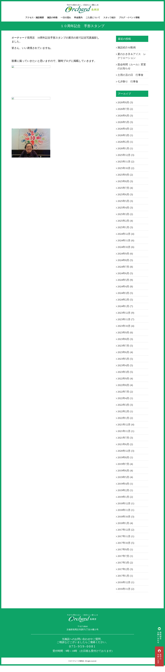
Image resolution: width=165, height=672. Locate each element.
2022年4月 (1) (125, 398)
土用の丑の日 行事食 (130, 74)
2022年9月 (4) (125, 378)
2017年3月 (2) (125, 562)
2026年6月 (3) (125, 115)
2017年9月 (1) (125, 549)
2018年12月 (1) (126, 503)
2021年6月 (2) (125, 444)
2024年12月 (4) (126, 233)
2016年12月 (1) (126, 582)
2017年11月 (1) (126, 536)
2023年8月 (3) (125, 339)
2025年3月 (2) (125, 214)
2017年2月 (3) (125, 569)
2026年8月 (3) (125, 102)
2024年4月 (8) (125, 286)
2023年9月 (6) (125, 332)
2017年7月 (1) (125, 556)
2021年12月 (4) (126, 424)
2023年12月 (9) (126, 312)
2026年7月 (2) (125, 109)
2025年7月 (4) (125, 187)
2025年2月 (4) (125, 220)
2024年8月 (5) (125, 260)
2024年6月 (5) (125, 273)
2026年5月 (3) (125, 122)
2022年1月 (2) (125, 418)
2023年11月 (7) (126, 319)
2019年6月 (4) (125, 470)
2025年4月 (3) (125, 207)
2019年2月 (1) (125, 490)
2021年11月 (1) (126, 431)
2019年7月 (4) (125, 464)
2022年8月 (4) (125, 385)
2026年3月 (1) (125, 135)
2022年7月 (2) (125, 391)
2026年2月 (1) (125, 141)
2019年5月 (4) (125, 477)
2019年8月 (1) (125, 457)
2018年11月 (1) (126, 510)
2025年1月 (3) (125, 227)
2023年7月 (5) (125, 345)
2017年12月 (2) (126, 529)
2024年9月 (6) (125, 253)
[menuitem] (36, 17)
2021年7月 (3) (125, 437)
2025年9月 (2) (125, 174)
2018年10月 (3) (126, 516)
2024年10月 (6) (126, 247)
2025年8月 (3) (125, 181)
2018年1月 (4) (125, 523)
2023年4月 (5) (125, 365)
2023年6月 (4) (125, 352)
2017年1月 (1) (125, 575)
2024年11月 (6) (126, 240)
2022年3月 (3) (125, 404)
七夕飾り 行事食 (128, 81)
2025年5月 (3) (125, 201)
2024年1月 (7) (125, 306)
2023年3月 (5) (125, 371)
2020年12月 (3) (126, 450)
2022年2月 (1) (125, 411)
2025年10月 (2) (126, 168)
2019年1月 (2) (125, 496)
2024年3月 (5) (125, 293)
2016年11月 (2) (126, 588)
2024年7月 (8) (125, 266)
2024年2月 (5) (125, 299)
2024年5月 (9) (125, 279)
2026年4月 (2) (125, 128)
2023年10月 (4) (126, 325)
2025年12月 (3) (126, 155)
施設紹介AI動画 (127, 47)
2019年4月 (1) (125, 483)
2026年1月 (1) (125, 148)
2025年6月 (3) (125, 194)
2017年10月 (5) (126, 542)
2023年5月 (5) (125, 358)
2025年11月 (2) (126, 161)
